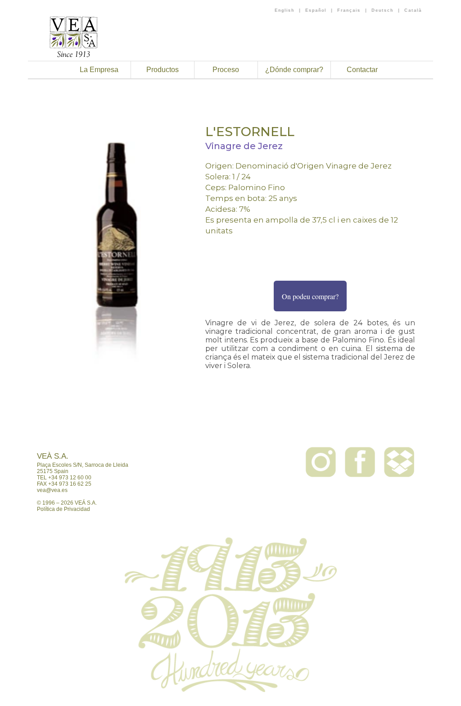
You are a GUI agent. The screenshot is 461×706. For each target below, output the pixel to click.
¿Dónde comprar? (294, 69)
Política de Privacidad (63, 509)
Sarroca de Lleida (106, 465)
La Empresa (99, 69)
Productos (162, 69)
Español (315, 10)
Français (349, 10)
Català (413, 10)
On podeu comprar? (310, 296)
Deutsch (382, 10)
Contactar (362, 69)
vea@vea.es (52, 490)
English (284, 10)
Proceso (225, 69)
